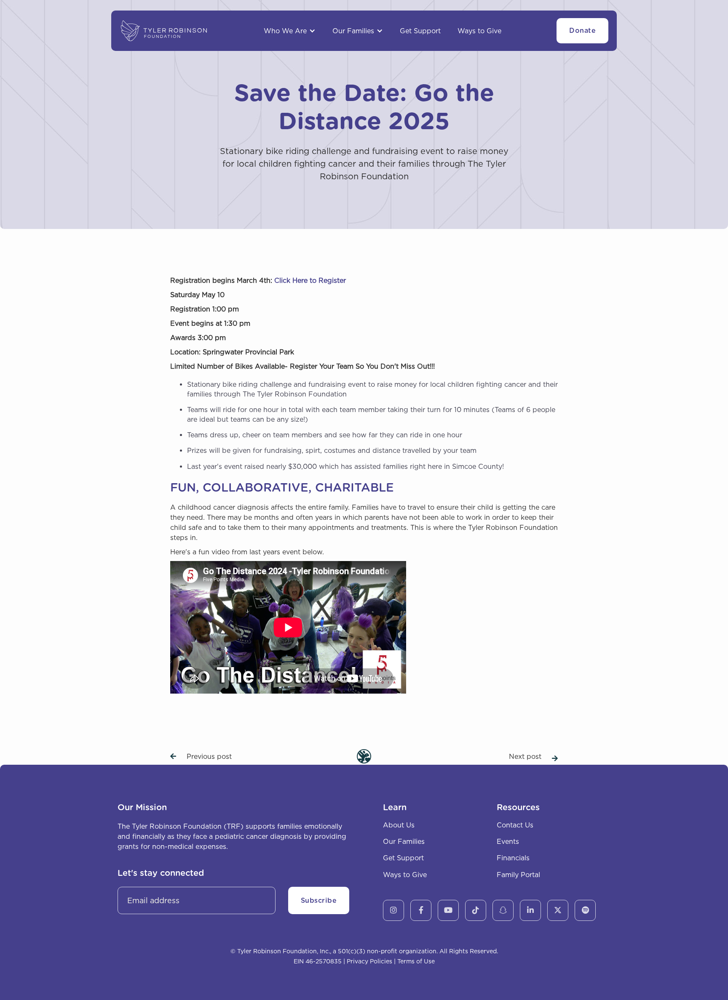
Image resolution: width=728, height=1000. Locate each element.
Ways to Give (479, 31)
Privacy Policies (369, 961)
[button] (289, 30)
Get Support (420, 31)
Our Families (404, 841)
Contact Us (515, 825)
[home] (164, 31)
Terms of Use (416, 961)
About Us (399, 825)
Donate (582, 30)
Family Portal (518, 874)
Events (508, 841)
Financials (513, 858)
